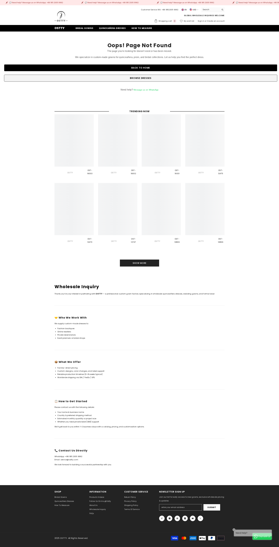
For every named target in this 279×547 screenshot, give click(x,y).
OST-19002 (133, 172)
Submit (211, 507)
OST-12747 (133, 240)
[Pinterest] (177, 518)
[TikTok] (185, 518)
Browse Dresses (140, 78)
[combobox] (210, 9)
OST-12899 (177, 240)
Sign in (201, 21)
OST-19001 (177, 172)
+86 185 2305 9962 (73, 456)
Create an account (216, 21)
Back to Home (140, 67)
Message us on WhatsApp (146, 90)
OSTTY (70, 172)
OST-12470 (89, 240)
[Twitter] (200, 518)
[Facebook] (162, 518)
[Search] (213, 9)
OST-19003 (89, 172)
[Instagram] (169, 518)
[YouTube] (192, 518)
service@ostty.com (69, 459)
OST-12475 (220, 172)
